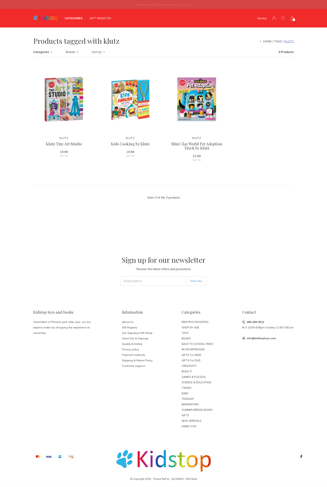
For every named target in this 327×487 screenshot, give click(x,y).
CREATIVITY (189, 366)
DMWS (179, 478)
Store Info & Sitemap (135, 338)
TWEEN (186, 388)
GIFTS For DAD (191, 360)
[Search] (283, 18)
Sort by (97, 52)
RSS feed (191, 478)
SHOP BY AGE (190, 327)
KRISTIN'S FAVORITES (195, 322)
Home (267, 41)
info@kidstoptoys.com (261, 338)
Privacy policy (130, 349)
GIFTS (185, 415)
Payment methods (133, 355)
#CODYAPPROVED (193, 349)
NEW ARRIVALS (191, 420)
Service (262, 18)
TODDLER (188, 399)
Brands (70, 52)
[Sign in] (274, 18)
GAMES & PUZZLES (194, 377)
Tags (278, 41)
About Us (128, 322)
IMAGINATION (190, 404)
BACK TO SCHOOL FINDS (197, 344)
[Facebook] (301, 456)
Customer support (133, 366)
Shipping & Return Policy (137, 360)
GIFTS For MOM (191, 355)
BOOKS (186, 338)
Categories (74, 18)
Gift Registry (100, 18)
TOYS (185, 333)
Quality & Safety (132, 344)
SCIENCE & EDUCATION (196, 382)
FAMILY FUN (189, 426)
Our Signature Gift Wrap (137, 333)
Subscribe (196, 281)
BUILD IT (187, 371)
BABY (185, 393)
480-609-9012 (255, 322)
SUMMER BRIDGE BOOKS (197, 409)
